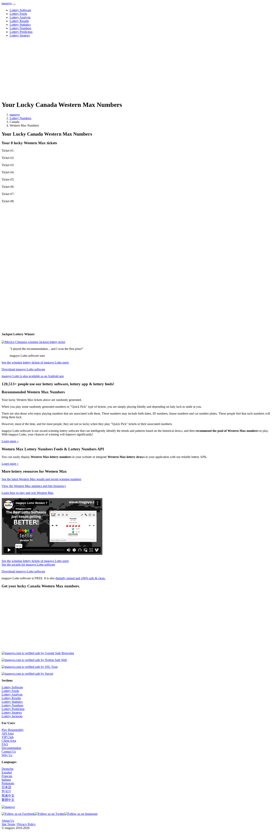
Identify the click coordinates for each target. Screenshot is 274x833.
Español (7, 772)
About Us (8, 820)
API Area (8, 733)
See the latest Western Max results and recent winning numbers (41, 479)
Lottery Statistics (20, 24)
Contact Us (9, 751)
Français (7, 776)
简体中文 (8, 795)
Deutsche (7, 769)
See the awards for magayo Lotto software (28, 564)
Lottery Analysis (20, 17)
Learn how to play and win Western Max (28, 493)
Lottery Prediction (21, 32)
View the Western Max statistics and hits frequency (34, 486)
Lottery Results (19, 21)
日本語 (6, 787)
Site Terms (8, 824)
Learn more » (10, 441)
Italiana (6, 779)
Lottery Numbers (20, 28)
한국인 (6, 791)
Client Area (9, 740)
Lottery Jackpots (12, 716)
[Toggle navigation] (14, 4)
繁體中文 (8, 799)
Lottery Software (20, 10)
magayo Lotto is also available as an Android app (33, 376)
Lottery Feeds (18, 13)
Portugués (8, 783)
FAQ (5, 744)
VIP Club (8, 737)
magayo (7, 3)
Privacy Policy (26, 824)
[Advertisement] (122, 69)
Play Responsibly (13, 730)
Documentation (11, 748)
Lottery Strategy (20, 35)
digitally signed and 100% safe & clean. (80, 578)
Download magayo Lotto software (23, 369)
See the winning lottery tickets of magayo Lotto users (35, 362)
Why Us (7, 755)
